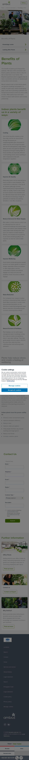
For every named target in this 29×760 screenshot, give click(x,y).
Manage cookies (14, 386)
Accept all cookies (14, 390)
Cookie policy (10, 381)
